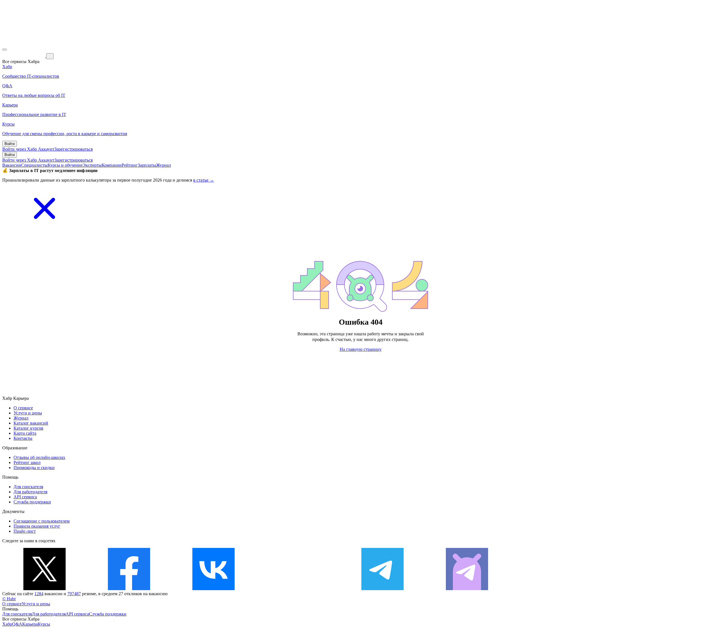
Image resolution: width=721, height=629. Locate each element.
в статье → (203, 180)
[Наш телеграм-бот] (467, 588)
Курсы (44, 624)
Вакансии (11, 165)
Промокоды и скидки (34, 467)
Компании (112, 165)
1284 (38, 593)
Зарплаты (147, 165)
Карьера (30, 624)
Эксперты (92, 165)
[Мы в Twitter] (44, 588)
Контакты (23, 438)
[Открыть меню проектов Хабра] (4, 49)
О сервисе (23, 407)
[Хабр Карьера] (24, 55)
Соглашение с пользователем (42, 521)
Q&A (17, 624)
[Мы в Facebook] (129, 588)
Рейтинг (130, 165)
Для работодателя (30, 491)
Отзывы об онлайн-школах (39, 457)
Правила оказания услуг (37, 526)
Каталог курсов (28, 428)
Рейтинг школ (27, 462)
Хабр (7, 624)
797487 (74, 593)
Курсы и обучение (65, 165)
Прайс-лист (25, 531)
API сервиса (25, 496)
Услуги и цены (28, 413)
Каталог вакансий (31, 423)
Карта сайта (25, 433)
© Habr (9, 598)
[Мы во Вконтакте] (213, 588)
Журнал (163, 165)
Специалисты (34, 165)
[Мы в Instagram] (298, 588)
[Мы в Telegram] (382, 588)
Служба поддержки (32, 501)
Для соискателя (28, 486)
